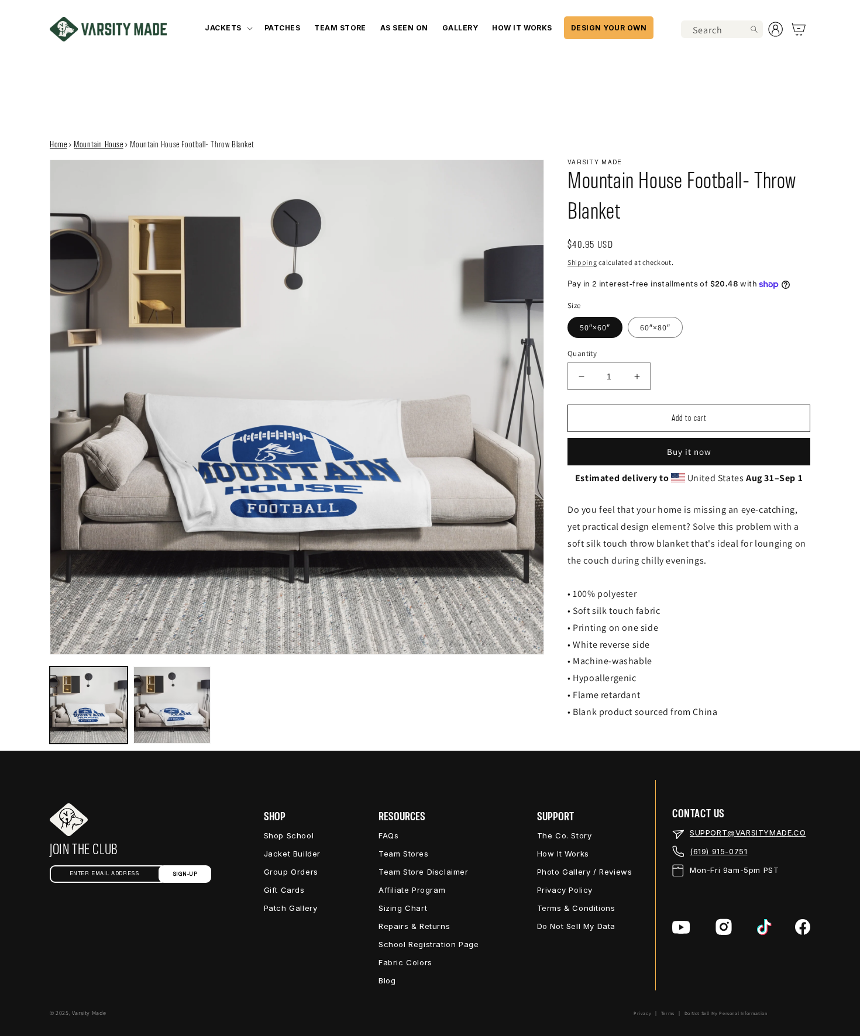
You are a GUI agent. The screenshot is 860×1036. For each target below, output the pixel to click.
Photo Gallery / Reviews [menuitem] (584, 871)
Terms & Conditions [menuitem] (576, 908)
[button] (227, 27)
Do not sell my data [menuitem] (576, 926)
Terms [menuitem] (668, 1013)
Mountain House (98, 145)
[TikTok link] (764, 927)
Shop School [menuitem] (289, 835)
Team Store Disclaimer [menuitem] (424, 871)
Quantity (582, 353)
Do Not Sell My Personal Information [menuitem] (726, 1013)
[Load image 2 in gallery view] (172, 705)
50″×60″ (595, 327)
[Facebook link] (802, 927)
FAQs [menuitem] (388, 835)
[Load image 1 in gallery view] (89, 705)
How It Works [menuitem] (563, 853)
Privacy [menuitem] (642, 1013)
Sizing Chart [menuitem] (403, 908)
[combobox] (722, 29)
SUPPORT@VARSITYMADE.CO (748, 832)
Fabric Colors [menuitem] (405, 962)
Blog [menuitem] (387, 980)
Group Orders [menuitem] (291, 871)
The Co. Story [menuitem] (564, 835)
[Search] (754, 29)
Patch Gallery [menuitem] (291, 908)
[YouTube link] (681, 927)
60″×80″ (655, 327)
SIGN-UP (185, 874)
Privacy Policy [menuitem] (565, 890)
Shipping (582, 262)
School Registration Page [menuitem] (429, 944)
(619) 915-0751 (718, 851)
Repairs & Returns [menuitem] (414, 926)
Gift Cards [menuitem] (284, 890)
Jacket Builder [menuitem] (292, 853)
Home (58, 145)
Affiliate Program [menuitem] (412, 890)
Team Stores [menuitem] (404, 853)
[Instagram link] (724, 927)
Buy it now (689, 451)
